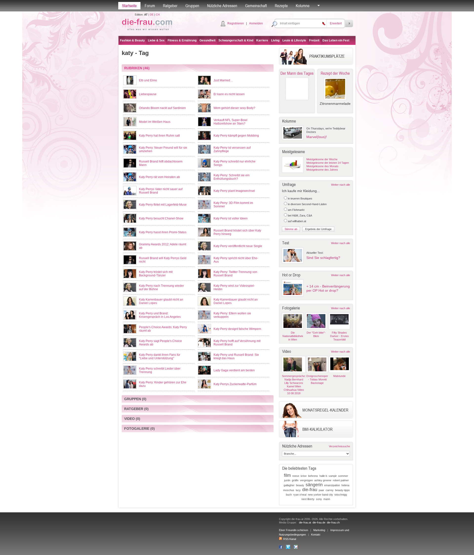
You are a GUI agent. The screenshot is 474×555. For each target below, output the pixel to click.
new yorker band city (320, 494)
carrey (330, 490)
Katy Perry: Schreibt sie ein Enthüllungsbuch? (232, 177)
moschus (288, 490)
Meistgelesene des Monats (322, 166)
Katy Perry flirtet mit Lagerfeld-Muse (163, 204)
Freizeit (314, 40)
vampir (333, 475)
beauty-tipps (342, 490)
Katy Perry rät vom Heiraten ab (159, 177)
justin (287, 480)
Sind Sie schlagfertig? (323, 258)
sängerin (314, 484)
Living (275, 40)
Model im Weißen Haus (154, 122)
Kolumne (303, 5)
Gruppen (192, 5)
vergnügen (306, 480)
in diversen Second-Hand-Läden (307, 204)
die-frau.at (305, 522)
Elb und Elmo (148, 80)
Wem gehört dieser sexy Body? (234, 108)
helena (345, 485)
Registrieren (235, 23)
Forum (150, 5)
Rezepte (281, 5)
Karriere (262, 40)
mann (326, 499)
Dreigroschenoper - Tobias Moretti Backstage (317, 379)
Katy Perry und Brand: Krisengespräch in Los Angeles (160, 315)
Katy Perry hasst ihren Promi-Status (162, 232)
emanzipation (332, 485)
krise (304, 475)
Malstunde (339, 376)
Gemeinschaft (256, 5)
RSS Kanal (289, 538)
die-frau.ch (333, 522)
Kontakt (315, 534)
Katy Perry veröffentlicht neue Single (238, 246)
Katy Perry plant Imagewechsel (234, 191)
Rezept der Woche (335, 73)
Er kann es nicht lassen (229, 94)
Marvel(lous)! (316, 137)
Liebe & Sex (156, 40)
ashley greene (322, 480)
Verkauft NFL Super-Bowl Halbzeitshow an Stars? (230, 121)
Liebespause (148, 94)
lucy (298, 490)
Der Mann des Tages (297, 73)
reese (295, 475)
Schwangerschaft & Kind (235, 40)
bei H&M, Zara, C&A (300, 215)
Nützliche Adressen (222, 5)
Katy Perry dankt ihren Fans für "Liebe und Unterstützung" (159, 356)
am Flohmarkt (296, 209)
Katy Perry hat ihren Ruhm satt (159, 135)
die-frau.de (319, 522)
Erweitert (336, 23)
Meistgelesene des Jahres (322, 169)
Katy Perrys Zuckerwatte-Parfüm (235, 384)
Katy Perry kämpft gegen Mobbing (236, 135)
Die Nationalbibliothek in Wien (292, 336)
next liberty (308, 499)
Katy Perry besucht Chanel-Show (161, 218)
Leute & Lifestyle (294, 40)
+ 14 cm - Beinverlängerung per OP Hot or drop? (328, 288)
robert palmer (341, 480)
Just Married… (223, 80)
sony (319, 499)
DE (152, 14)
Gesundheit (207, 40)
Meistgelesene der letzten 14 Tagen (327, 162)
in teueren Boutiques (300, 198)
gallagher (289, 485)
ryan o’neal (299, 494)
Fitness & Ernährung (182, 40)
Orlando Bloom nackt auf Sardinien (162, 108)
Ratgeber (170, 5)
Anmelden (256, 23)
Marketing (319, 530)
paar (321, 490)
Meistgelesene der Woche (321, 159)
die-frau (309, 489)
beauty (300, 485)
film (287, 475)
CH (158, 14)
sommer (343, 475)
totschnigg (341, 494)
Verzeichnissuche (339, 446)
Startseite (129, 5)
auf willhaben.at (297, 221)
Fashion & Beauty (132, 40)
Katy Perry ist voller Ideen (231, 218)
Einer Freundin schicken (293, 530)
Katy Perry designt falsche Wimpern (237, 329)
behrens (313, 475)
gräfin (295, 480)
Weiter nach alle (340, 184)
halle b (323, 475)
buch (289, 494)
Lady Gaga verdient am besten (234, 370)
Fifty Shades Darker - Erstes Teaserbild (339, 336)
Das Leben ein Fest (335, 40)
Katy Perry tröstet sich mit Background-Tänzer (156, 273)
